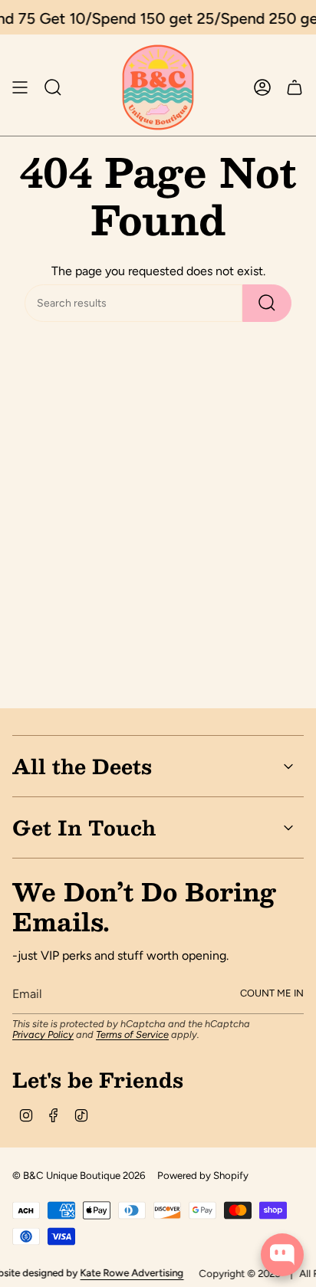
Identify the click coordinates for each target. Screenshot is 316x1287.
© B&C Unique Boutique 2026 (78, 1175)
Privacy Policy (43, 1034)
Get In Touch (84, 827)
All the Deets (82, 766)
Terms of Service (132, 1034)
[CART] (294, 87)
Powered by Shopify (203, 1175)
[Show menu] (20, 87)
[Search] (266, 303)
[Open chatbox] (282, 1254)
